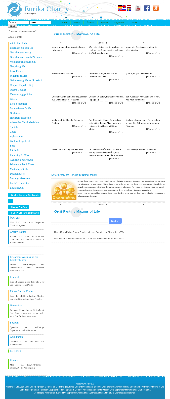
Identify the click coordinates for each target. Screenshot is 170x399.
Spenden (104, 22)
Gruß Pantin (63, 34)
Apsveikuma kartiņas (79, 393)
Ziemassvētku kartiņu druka (101, 393)
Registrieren (119, 22)
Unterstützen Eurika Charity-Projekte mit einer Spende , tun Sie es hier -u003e (89, 232)
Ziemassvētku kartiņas (125, 393)
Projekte (77, 22)
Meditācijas (39, 393)
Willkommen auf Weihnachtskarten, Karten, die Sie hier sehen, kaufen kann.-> (89, 238)
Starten (64, 22)
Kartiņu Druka (62, 393)
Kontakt (133, 22)
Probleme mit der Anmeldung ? (23, 31)
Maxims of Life (88, 34)
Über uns (90, 22)
